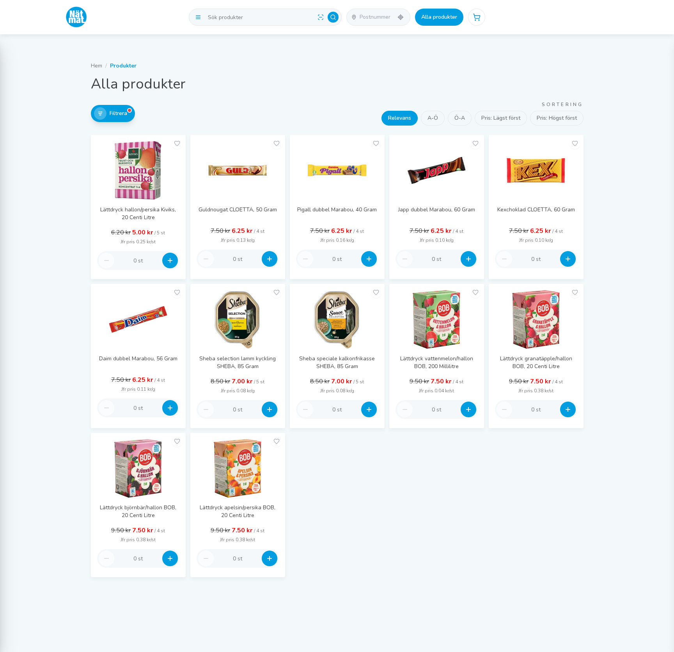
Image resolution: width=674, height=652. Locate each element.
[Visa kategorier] (198, 17)
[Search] (333, 17)
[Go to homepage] (76, 17)
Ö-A (459, 118)
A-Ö (432, 118)
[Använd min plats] (400, 17)
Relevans (399, 118)
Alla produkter (439, 17)
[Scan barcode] (320, 17)
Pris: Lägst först (500, 118)
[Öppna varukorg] (476, 17)
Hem (96, 65)
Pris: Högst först (557, 118)
